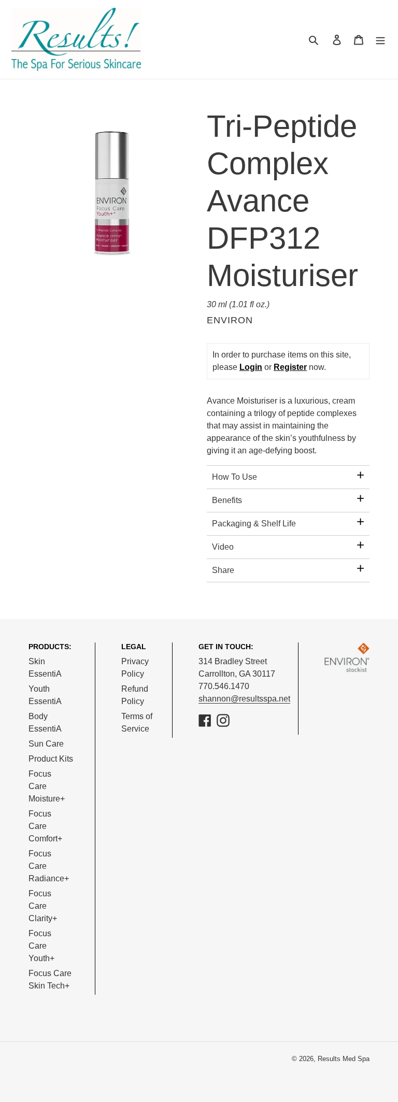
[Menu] (380, 39)
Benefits (227, 500)
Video (223, 546)
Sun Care (46, 743)
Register (290, 367)
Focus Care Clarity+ (43, 906)
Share (223, 570)
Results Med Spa (343, 1059)
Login (250, 367)
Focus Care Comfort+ (45, 826)
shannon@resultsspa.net (244, 698)
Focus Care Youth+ (41, 946)
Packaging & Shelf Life (254, 523)
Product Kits (51, 758)
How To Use (234, 477)
